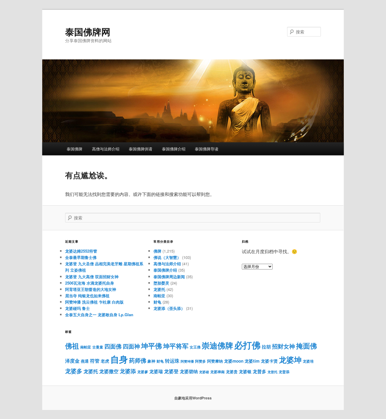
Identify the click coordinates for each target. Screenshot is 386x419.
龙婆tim (252, 361)
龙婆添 (128, 371)
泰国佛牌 (74, 149)
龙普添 (284, 371)
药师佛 (137, 360)
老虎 (105, 361)
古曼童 (97, 347)
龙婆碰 (204, 372)
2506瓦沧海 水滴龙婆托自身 (89, 283)
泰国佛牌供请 (140, 149)
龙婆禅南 (217, 371)
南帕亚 (159, 295)
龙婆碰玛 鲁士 (77, 308)
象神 (151, 361)
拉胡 (266, 346)
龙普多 (259, 371)
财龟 (157, 302)
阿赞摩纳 (215, 361)
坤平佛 (151, 346)
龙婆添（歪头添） (169, 308)
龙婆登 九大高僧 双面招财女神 (92, 276)
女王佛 (195, 347)
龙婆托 (159, 289)
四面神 (131, 346)
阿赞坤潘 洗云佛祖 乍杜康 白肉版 (94, 302)
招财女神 (283, 346)
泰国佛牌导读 (206, 149)
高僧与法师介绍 (105, 149)
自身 (119, 359)
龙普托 (272, 372)
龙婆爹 (142, 371)
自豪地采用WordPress (193, 398)
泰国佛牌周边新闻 (169, 276)
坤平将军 (175, 346)
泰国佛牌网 (87, 31)
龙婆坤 (290, 359)
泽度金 (72, 360)
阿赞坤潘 (187, 361)
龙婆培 (308, 361)
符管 (95, 360)
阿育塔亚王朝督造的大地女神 (90, 289)
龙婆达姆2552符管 (81, 251)
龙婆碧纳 (189, 371)
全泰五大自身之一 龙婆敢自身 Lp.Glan (99, 314)
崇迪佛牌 (217, 345)
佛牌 (157, 251)
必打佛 (247, 345)
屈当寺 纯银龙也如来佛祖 (87, 295)
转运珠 (172, 360)
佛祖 (72, 346)
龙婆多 (73, 371)
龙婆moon (233, 361)
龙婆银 (245, 371)
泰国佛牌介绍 (173, 149)
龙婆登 (171, 371)
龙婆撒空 (109, 371)
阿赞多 (200, 361)
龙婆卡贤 (269, 361)
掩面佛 (306, 346)
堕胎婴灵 (161, 283)
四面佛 (113, 346)
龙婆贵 (232, 371)
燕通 (85, 361)
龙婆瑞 (156, 371)
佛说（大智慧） (167, 257)
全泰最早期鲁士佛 (80, 257)
